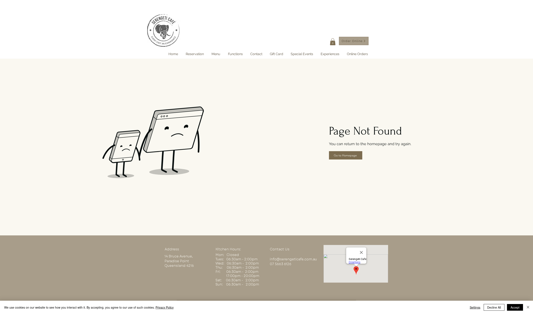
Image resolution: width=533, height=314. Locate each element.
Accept (515, 307)
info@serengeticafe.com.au (293, 259)
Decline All (494, 307)
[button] (333, 41)
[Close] (528, 307)
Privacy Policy (165, 307)
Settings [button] (475, 307)
